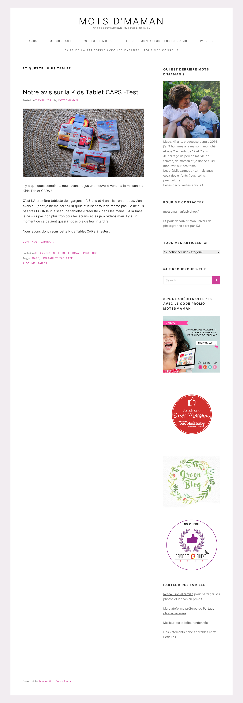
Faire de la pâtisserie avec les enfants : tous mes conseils (122, 50)
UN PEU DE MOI (96, 41)
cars (35, 258)
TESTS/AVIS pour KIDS (82, 253)
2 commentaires (35, 263)
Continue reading (39, 241)
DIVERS (204, 41)
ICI (198, 226)
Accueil (35, 41)
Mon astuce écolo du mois (166, 41)
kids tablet (49, 258)
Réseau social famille (178, 594)
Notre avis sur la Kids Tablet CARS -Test (80, 92)
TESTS (124, 41)
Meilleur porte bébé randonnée (185, 623)
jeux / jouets (44, 253)
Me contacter (63, 41)
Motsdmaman (68, 100)
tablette (66, 258)
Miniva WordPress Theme (56, 681)
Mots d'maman (121, 21)
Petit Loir (169, 637)
